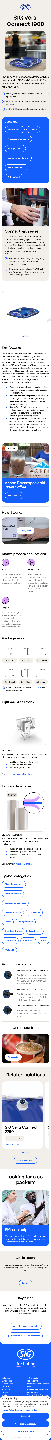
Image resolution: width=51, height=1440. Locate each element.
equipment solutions (23, 774)
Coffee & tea (34, 912)
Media (4, 1395)
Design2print (32, 1381)
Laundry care (35, 931)
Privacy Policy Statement (37, 1395)
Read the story (14, 495)
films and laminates (23, 864)
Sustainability (8, 1383)
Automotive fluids (13, 893)
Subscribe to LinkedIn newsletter (25, 1335)
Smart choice (32, 1392)
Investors (6, 1389)
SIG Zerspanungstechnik (37, 1389)
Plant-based (10, 940)
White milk (9, 950)
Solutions (6, 1378)
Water (43, 940)
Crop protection (25, 922)
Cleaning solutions (13, 912)
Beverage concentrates (15, 903)
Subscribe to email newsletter (25, 1326)
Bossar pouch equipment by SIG (37, 1385)
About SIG (6, 1386)
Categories (7, 1381)
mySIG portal (32, 1378)
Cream (8, 922)
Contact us (37, 688)
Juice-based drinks (13, 931)
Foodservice (13, 1057)
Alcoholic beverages (14, 884)
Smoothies (28, 940)
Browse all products (25, 1160)
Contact (25, 1283)
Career (5, 1392)
